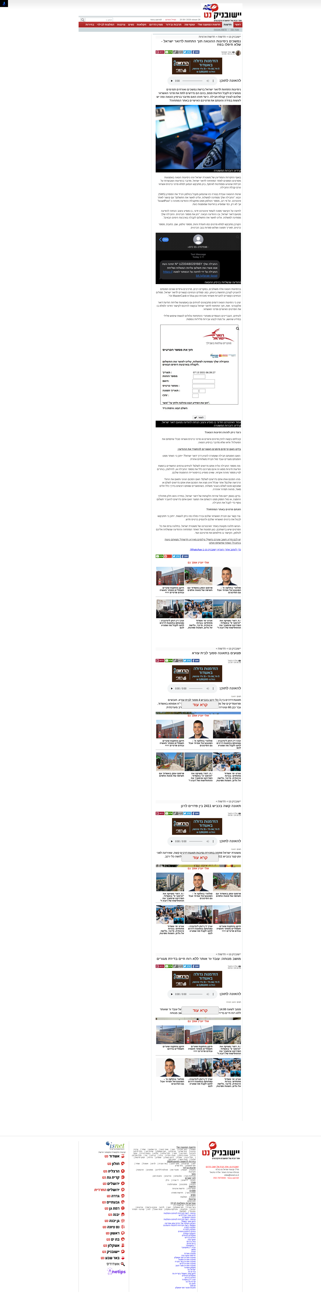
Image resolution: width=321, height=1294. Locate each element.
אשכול (193, 1149)
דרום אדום (191, 1205)
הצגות (184, 1170)
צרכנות (121, 24)
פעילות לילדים (162, 1170)
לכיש (153, 1163)
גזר (146, 1155)
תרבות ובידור (173, 24)
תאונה (233, 696)
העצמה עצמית (189, 1233)
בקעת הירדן (145, 1153)
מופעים (150, 1170)
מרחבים (172, 1151)
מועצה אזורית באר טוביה (185, 1261)
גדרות (150, 1157)
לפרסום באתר (156, 20)
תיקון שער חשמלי (188, 1221)
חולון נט (192, 1283)
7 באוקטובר (190, 1245)
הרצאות (140, 1170)
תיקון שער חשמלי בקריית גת (184, 1273)
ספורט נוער (191, 1193)
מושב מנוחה (231, 1002)
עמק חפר (172, 1159)
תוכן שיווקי (191, 1201)
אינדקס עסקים (171, 1209)
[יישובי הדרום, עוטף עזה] (221, 21)
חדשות (228, 24)
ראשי (238, 24)
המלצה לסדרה (189, 1229)
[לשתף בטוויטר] (187, 53)
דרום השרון (169, 1157)
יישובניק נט (234, 36)
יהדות (193, 1209)
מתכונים (183, 1184)
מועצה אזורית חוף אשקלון (185, 1257)
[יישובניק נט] (220, 1159)
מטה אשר (183, 1159)
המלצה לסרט (190, 1227)
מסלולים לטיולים (189, 1235)
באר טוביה (182, 1149)
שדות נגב (149, 1151)
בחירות (90, 24)
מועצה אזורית (190, 1253)
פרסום (193, 1285)
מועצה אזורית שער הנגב (185, 1265)
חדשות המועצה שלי (209, 24)
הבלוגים (184, 1209)
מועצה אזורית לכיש (187, 1263)
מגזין (193, 1182)
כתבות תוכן (157, 1176)
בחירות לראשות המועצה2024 (181, 1161)
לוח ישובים (190, 1178)
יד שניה (175, 1180)
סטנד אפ (175, 1170)
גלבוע (155, 1153)
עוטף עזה (189, 24)
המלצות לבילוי (105, 24)
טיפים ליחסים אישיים (187, 1231)
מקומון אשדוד (190, 1267)
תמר (175, 1153)
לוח (148, 1209)
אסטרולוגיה (172, 1184)
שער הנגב (164, 1149)
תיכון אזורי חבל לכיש (187, 1215)
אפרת (179, 1157)
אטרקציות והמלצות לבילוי (183, 1203)
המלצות (183, 1197)
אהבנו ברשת (151, 1207)
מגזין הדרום (156, 24)
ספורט (192, 1190)
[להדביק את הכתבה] (168, 557)
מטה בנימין (183, 1155)
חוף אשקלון (161, 1151)
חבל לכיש (138, 1151)
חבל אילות (165, 1153)
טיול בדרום (191, 1241)
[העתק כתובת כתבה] (178, 53)
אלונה (193, 1159)
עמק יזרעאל (140, 1157)
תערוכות (192, 1172)
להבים (193, 1153)
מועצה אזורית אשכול (187, 1259)
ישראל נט (191, 1269)
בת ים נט (192, 1271)
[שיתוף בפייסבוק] (195, 53)
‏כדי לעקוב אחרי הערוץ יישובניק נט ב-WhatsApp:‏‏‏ (215, 549)
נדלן (167, 1180)
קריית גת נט (191, 1281)
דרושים (185, 1180)
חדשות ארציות (220, 29)
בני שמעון (153, 1149)
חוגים (193, 1180)
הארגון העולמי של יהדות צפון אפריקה (180, 1223)
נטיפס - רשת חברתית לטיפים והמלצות (180, 1213)
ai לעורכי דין (179, 1205)
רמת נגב (183, 1153)
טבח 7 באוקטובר (188, 1247)
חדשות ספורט (177, 1193)
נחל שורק (183, 1151)
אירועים (168, 1176)
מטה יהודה (170, 1155)
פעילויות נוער (190, 1176)
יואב (173, 1149)
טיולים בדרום (190, 1237)
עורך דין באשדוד (189, 1279)
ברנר (161, 1155)
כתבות (193, 1170)
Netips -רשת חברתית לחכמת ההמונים (179, 1225)
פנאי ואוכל (157, 1209)
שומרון (158, 1157)
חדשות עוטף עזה (188, 1255)
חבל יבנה (189, 1157)
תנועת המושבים (189, 1217)
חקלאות (141, 24)
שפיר (143, 1149)
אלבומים (178, 1176)
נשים (131, 24)
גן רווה (153, 1155)
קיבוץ (193, 1251)
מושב (193, 1249)
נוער (193, 1174)
